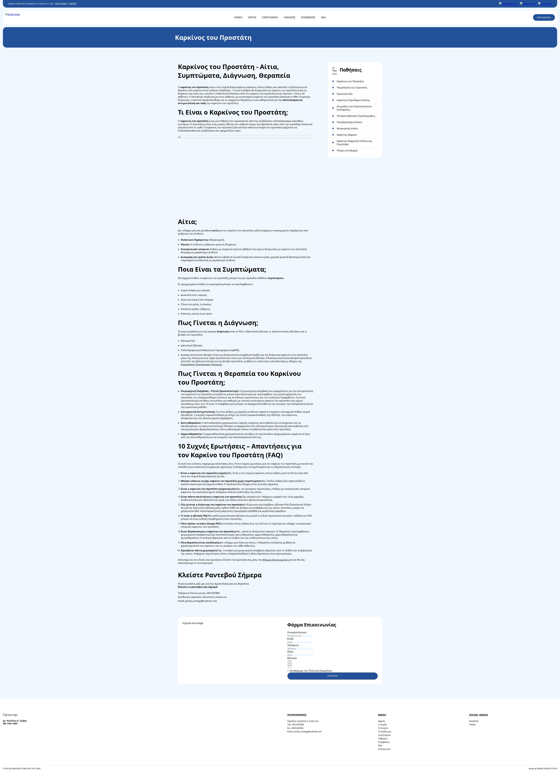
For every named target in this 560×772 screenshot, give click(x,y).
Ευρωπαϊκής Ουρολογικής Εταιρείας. (202, 364)
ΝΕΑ (323, 17)
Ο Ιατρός (382, 724)
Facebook (473, 721)
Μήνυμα (292, 658)
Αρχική (381, 721)
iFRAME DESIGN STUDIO (547, 768)
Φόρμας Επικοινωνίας (275, 559)
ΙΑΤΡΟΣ (252, 17)
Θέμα (290, 651)
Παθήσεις (382, 738)
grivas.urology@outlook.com (201, 601)
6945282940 (297, 728)
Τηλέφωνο (293, 645)
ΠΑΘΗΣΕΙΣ (289, 17)
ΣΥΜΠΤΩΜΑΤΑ (270, 17)
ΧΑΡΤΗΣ (72, 3)
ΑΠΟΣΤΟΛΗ (332, 676)
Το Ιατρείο (383, 728)
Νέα (380, 745)
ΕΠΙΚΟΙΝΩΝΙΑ (544, 17)
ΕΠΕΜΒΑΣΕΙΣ (308, 17)
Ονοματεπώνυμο (296, 632)
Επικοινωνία (384, 749)
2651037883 (61, 3)
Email (290, 638)
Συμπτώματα (384, 735)
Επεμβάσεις (384, 742)
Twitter (472, 724)
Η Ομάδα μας (384, 731)
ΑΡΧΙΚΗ (238, 17)
